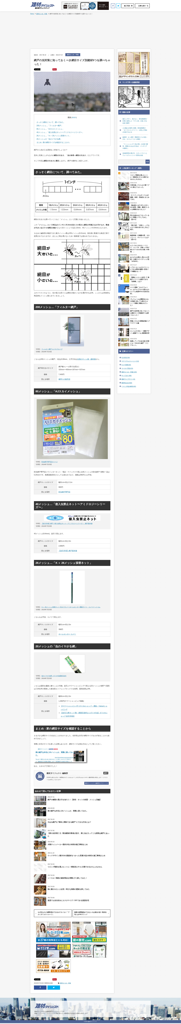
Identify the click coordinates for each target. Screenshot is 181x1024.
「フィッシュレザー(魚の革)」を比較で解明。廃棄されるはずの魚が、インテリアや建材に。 (135, 146)
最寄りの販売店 (64, 379)
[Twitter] (118, 5)
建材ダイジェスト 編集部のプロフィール (96, 783)
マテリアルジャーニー (130, 361)
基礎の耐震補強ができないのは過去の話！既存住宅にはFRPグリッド (90, 913)
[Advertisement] (90, 32)
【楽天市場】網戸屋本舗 (68, 551)
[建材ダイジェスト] (42, 8)
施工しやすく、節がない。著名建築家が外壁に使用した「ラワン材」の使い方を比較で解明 (135, 121)
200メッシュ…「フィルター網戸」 (50, 125)
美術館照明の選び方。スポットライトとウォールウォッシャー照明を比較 (135, 154)
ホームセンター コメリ (67, 634)
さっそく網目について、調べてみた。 (51, 122)
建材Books (127, 383)
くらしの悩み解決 (129, 386)
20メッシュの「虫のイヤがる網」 (49, 139)
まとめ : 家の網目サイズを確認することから (53, 142)
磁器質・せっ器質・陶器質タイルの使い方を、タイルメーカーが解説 (135, 138)
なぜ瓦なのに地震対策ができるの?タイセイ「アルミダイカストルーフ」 (54, 913)
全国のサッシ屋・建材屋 (86, 359)
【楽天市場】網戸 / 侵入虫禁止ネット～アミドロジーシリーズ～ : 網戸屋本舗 (66, 523)
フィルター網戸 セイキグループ (51, 349)
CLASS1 (126, 357)
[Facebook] (113, 5)
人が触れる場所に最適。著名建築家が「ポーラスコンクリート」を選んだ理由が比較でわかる (135, 130)
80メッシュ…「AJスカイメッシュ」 (50, 129)
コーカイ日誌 (127, 368)
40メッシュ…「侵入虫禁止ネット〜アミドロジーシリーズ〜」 (60, 132)
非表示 (74, 117)
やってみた (127, 375)
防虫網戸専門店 (64, 492)
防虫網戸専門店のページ (49, 462)
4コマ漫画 (126, 365)
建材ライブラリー (128, 379)
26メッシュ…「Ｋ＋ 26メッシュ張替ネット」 (54, 136)
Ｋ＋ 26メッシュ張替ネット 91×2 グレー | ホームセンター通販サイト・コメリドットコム (70, 607)
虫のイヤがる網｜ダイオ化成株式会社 (53, 676)
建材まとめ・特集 (41, 14)
